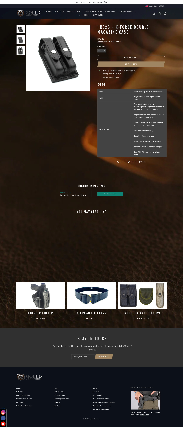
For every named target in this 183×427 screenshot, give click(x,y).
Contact (57, 406)
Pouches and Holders (24, 399)
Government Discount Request (104, 402)
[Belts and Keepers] (91, 295)
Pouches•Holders (93, 11)
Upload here (144, 414)
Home (48, 11)
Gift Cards (98, 15)
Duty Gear (110, 11)
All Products (20, 402)
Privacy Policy (60, 395)
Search (57, 402)
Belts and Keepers (23, 395)
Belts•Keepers (74, 11)
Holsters (59, 11)
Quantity (102, 46)
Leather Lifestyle (128, 11)
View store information (111, 77)
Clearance (84, 15)
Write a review (110, 194)
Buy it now (131, 64)
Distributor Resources (101, 409)
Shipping (100, 41)
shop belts (91, 318)
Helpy (3, 408)
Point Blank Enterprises (101, 406)
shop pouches (142, 318)
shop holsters (40, 318)
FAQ (56, 388)
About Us (96, 392)
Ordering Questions (62, 399)
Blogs (95, 388)
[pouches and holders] (142, 295)
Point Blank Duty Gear (24, 406)
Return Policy (59, 392)
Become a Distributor (101, 399)
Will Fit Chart (98, 395)
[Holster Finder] (40, 295)
